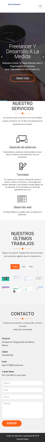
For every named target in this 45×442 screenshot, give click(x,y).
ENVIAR (12, 423)
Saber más (22, 78)
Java (23, 266)
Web (31, 266)
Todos (15, 266)
